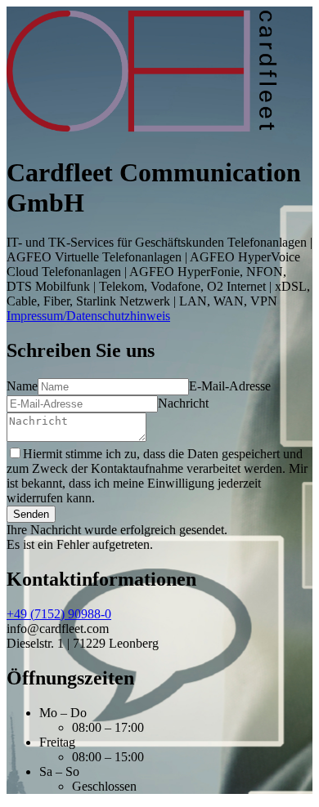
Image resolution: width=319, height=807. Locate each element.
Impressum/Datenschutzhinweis (88, 316)
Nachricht (183, 403)
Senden (31, 514)
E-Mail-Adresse (230, 386)
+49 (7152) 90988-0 (59, 614)
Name (22, 386)
